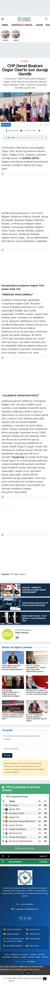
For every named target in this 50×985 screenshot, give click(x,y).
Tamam (28, 973)
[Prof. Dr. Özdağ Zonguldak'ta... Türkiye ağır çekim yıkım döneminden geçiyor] (37, 657)
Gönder (7, 755)
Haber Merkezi (13, 130)
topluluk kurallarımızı (24, 763)
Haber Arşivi (33, 946)
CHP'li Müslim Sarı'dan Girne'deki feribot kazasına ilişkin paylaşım (12, 667)
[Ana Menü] (3, 19)
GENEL (5, 25)
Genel (6, 954)
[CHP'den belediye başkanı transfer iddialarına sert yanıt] (13, 707)
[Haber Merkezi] (7, 634)
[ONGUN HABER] (24, 19)
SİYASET (25, 61)
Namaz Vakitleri (13, 934)
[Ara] (46, 19)
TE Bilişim (31, 962)
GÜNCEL (15, 957)
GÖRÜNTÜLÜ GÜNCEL (22, 25)
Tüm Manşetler (35, 939)
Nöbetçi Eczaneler (13, 929)
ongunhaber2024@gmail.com (26, 909)
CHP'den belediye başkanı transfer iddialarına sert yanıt (13, 717)
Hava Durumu (34, 929)
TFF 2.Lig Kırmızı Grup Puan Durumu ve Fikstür (13, 940)
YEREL (37, 957)
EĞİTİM (31, 957)
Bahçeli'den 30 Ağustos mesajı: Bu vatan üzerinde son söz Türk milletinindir (37, 692)
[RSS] (29, 918)
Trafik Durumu (34, 934)
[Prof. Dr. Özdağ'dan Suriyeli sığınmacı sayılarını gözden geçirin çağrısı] (37, 707)
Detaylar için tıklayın (25, 848)
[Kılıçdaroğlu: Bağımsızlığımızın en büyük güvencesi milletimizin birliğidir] (13, 682)
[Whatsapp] (25, 918)
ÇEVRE (45, 957)
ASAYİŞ (23, 957)
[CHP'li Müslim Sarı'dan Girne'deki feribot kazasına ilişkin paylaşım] (13, 657)
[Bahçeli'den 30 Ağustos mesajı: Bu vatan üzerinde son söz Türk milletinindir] (37, 682)
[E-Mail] (17, 638)
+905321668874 (26, 904)
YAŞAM (39, 25)
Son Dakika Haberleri (14, 946)
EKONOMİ (6, 957)
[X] (21, 918)
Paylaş (7, 124)
